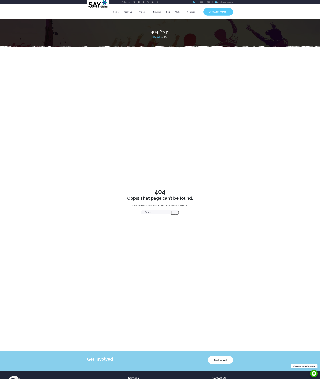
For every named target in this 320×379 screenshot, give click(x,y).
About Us (128, 12)
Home (116, 12)
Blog (168, 12)
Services (157, 12)
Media (177, 12)
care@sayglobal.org (225, 2)
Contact (191, 12)
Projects (142, 12)
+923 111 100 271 (202, 2)
